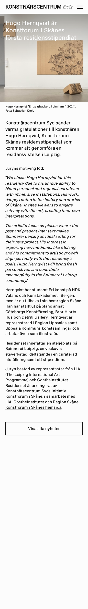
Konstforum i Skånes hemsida (33, 407)
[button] (80, 7)
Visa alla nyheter (44, 428)
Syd (68, 7)
